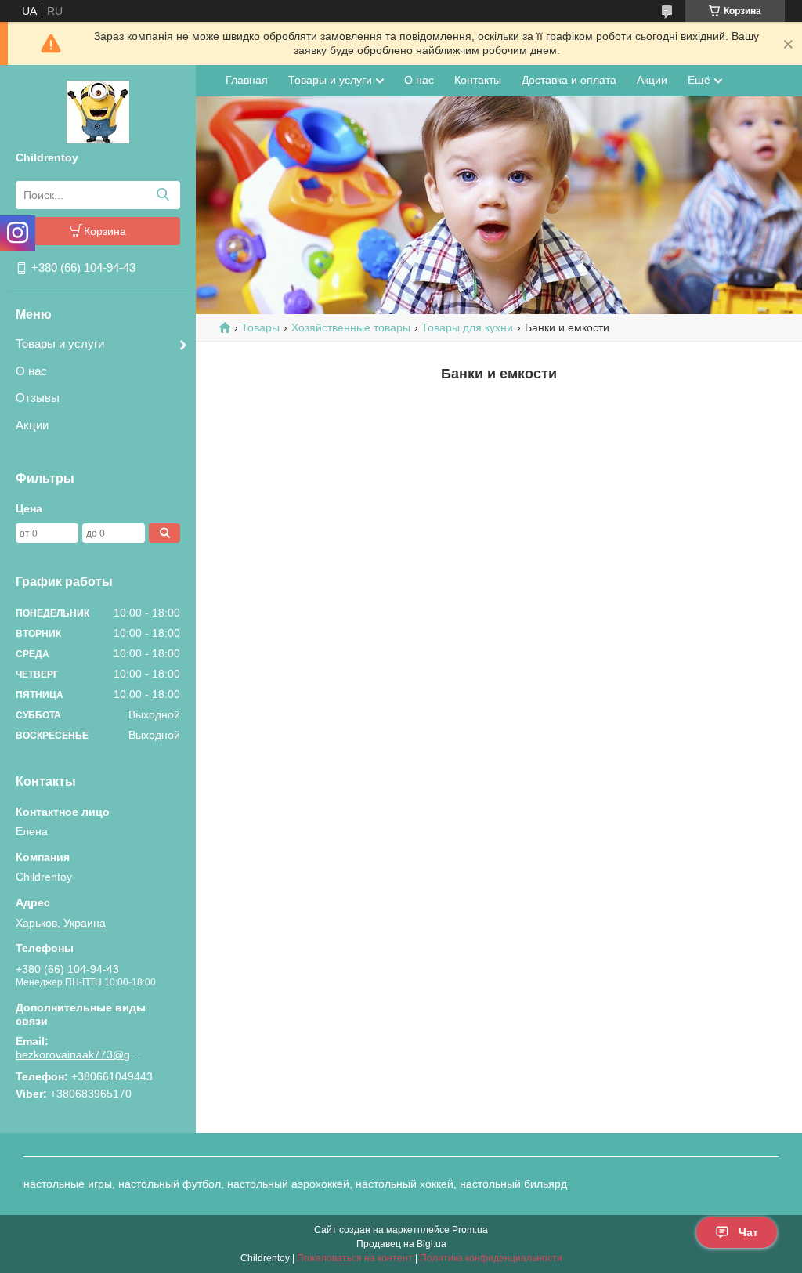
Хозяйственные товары (350, 327)
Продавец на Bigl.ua (401, 1244)
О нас (31, 371)
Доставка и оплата (569, 80)
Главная (247, 80)
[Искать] (162, 195)
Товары (260, 327)
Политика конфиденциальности (491, 1258)
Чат (748, 1232)
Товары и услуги (60, 343)
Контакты (477, 80)
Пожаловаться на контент (355, 1258)
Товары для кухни (467, 327)
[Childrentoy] (98, 111)
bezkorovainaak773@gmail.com (82, 1054)
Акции (32, 425)
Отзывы (38, 397)
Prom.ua (470, 1229)
